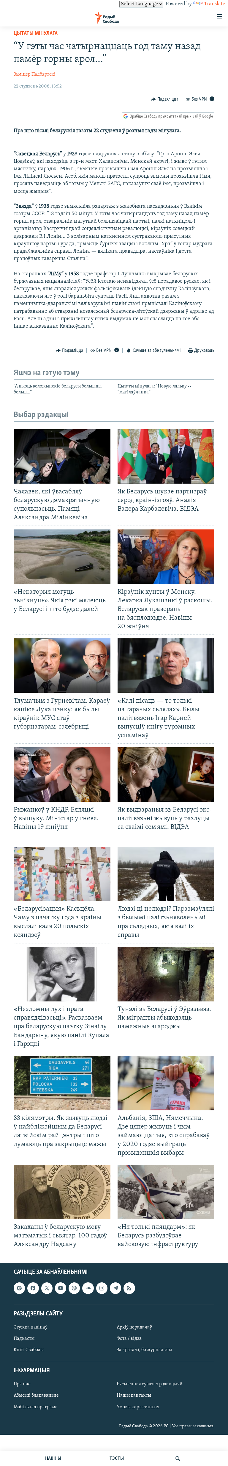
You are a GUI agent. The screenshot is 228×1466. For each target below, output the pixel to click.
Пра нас (22, 1384)
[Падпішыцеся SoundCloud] (88, 1288)
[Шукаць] (178, 1458)
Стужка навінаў (31, 1327)
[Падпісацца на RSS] (129, 1288)
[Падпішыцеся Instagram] (101, 1288)
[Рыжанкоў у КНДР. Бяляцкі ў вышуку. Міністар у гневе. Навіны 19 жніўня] (62, 774)
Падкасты (24, 1338)
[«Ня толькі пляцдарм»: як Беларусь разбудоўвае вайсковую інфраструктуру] (166, 1192)
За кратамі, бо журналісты (144, 1350)
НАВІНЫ (53, 1458)
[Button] (164, 99)
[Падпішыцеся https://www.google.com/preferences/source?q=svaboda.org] (19, 1288)
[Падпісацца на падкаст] (74, 1288)
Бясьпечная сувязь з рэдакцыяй (150, 1384)
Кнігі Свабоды (29, 1350)
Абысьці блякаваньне (36, 1395)
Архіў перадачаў (134, 1327)
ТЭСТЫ (117, 1458)
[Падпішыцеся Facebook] (33, 1288)
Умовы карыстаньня (138, 1406)
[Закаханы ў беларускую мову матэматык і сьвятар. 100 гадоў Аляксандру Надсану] (62, 1192)
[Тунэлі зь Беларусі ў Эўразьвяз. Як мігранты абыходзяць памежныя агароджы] (166, 974)
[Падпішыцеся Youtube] (60, 1288)
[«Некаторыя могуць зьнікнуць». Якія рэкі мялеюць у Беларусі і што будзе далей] (62, 556)
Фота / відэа (129, 1338)
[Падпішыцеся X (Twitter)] (47, 1288)
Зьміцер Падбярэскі (35, 74)
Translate (214, 4)
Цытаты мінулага (36, 33)
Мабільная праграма (36, 1406)
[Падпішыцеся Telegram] (115, 1288)
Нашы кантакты (134, 1395)
